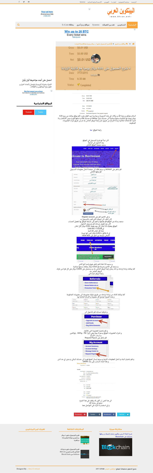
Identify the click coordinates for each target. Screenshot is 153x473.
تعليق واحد (94, 75)
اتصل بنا (113, 2)
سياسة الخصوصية (123, 2)
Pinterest (78, 414)
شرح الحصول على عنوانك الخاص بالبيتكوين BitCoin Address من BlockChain (69, 452)
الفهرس (106, 2)
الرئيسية (133, 2)
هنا (91, 130)
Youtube (28, 112)
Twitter (121, 414)
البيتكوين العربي (110, 469)
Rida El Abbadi (34, 469)
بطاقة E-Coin (68, 24)
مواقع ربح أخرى (83, 24)
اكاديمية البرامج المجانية (95, 2)
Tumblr (92, 414)
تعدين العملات (108, 24)
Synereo (82, 2)
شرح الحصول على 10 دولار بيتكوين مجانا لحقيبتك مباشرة (70, 438)
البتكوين (121, 24)
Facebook (107, 414)
